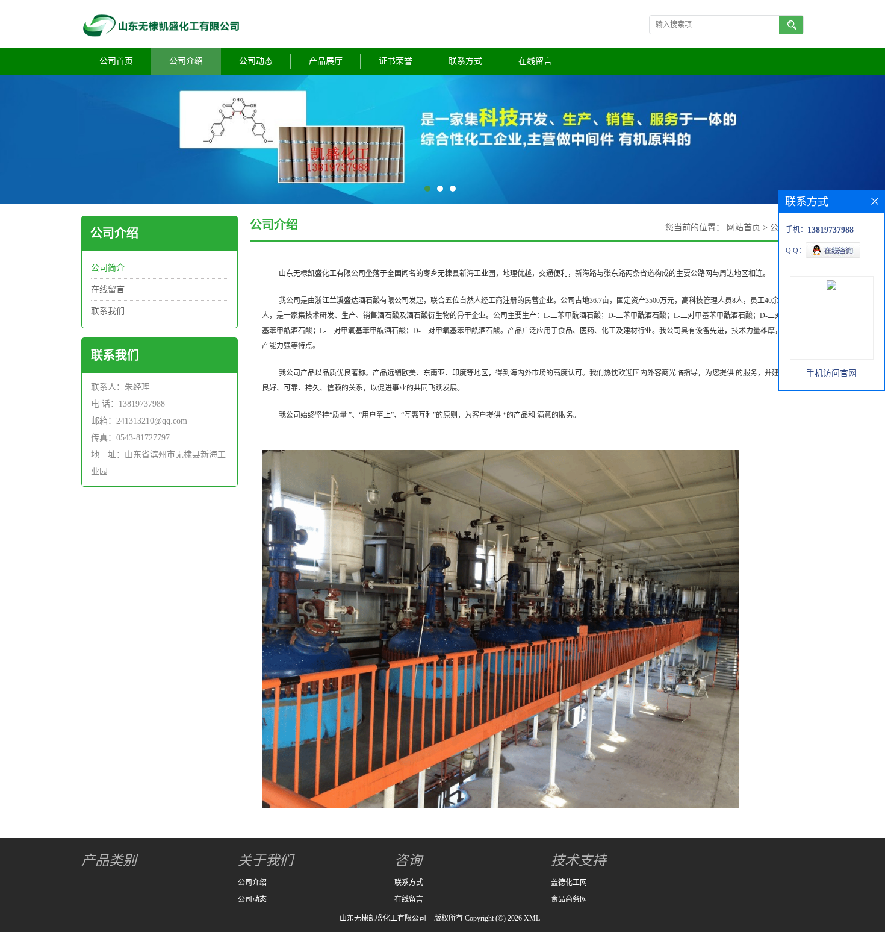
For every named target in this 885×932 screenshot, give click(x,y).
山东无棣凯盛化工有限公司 (383, 918)
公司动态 (256, 61)
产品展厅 (326, 61)
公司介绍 (186, 61)
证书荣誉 (395, 61)
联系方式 (465, 61)
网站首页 (743, 227)
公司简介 (108, 267)
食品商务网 (569, 899)
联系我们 (108, 311)
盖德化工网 (569, 882)
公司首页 (116, 61)
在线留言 (535, 61)
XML (532, 918)
